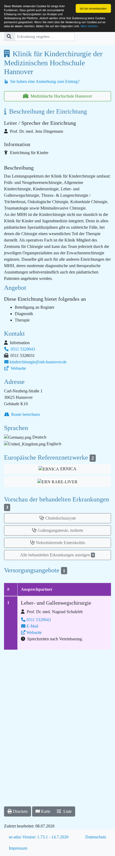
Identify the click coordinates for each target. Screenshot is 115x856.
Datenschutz (95, 837)
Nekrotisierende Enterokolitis (60, 542)
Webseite (18, 368)
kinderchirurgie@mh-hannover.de (38, 362)
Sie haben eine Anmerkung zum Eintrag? (44, 81)
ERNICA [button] (67, 469)
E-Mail (32, 626)
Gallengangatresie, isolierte (60, 530)
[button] (57, 481)
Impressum (18, 848)
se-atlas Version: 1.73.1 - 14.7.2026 (38, 837)
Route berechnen (25, 414)
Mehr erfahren (89, 26)
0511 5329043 (22, 349)
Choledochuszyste (60, 518)
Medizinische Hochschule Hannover (60, 96)
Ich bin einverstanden (93, 8)
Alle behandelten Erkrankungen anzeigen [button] (57, 555)
